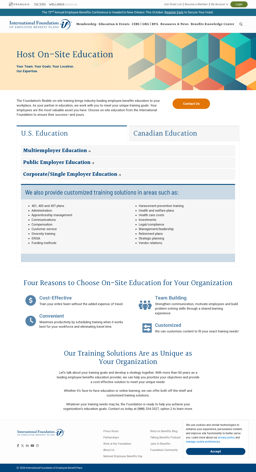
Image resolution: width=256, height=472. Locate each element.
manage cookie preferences (203, 441)
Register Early (174, 12)
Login (239, 4)
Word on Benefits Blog (163, 431)
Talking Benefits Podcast (165, 437)
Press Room (111, 431)
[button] (128, 150)
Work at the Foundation (117, 443)
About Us (108, 450)
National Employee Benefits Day (122, 456)
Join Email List (173, 4)
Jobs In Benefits (160, 443)
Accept (215, 451)
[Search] (241, 24)
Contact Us (191, 104)
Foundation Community (164, 450)
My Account (218, 4)
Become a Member (196, 4)
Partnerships (111, 437)
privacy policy (226, 437)
